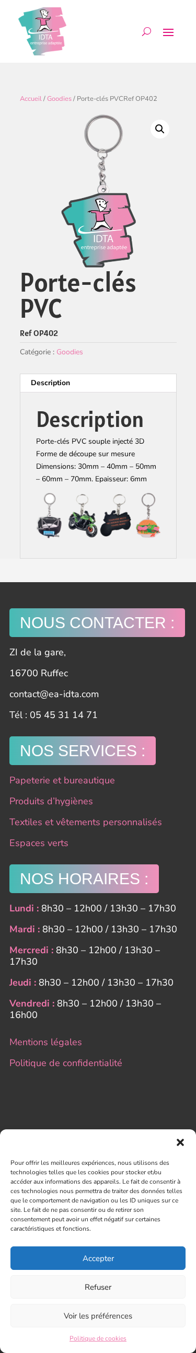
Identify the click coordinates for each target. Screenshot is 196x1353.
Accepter (98, 1258)
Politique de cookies (98, 1338)
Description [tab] (50, 383)
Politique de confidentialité (65, 1063)
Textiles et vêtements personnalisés (85, 822)
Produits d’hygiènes (51, 801)
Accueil (31, 98)
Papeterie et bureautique (62, 780)
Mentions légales (45, 1042)
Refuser (98, 1287)
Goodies (59, 98)
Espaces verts (38, 843)
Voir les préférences (98, 1316)
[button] (180, 1142)
